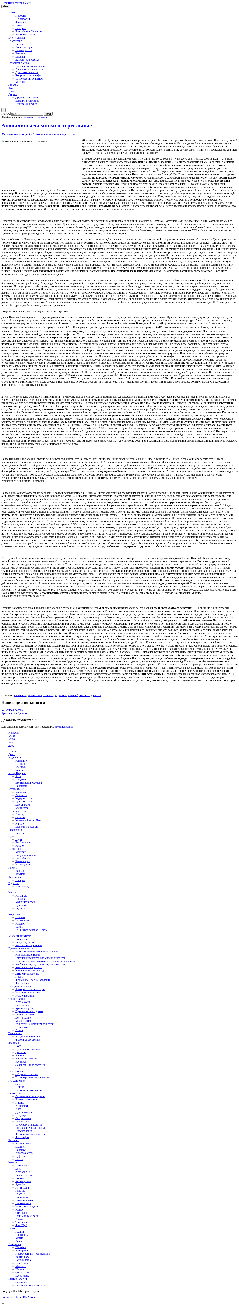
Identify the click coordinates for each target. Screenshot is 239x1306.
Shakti (11, 735)
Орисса (12, 836)
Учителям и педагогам (28, 967)
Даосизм (20, 1149)
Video (11, 742)
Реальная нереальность (29, 69)
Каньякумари (23, 864)
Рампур (19, 814)
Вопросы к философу (28, 75)
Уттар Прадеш (17, 773)
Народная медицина (27, 1058)
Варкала (20, 870)
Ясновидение (23, 1259)
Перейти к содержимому (16, 2)
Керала (12, 867)
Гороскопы (21, 1234)
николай (73, 695)
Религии (13, 1140)
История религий (25, 995)
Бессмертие (22, 1275)
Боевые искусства (26, 1099)
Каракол (20, 923)
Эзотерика (14, 1244)
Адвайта (20, 1184)
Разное (19, 1030)
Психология (22, 18)
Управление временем (28, 945)
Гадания (20, 1231)
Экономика (22, 1005)
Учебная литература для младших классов (40, 957)
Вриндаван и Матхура (28, 782)
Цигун (19, 1067)
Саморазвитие (16, 1093)
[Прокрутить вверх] (2, 1303)
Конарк (19, 845)
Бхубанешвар (23, 842)
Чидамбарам (22, 858)
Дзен (18, 1168)
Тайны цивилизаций (27, 1215)
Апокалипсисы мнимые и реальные (46, 125)
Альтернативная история (30, 989)
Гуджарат (13, 883)
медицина (61, 695)
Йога (18, 1108)
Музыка (20, 56)
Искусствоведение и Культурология (36, 951)
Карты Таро (22, 1256)
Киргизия (14, 914)
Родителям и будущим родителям (35, 1023)
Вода (18, 1045)
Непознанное (23, 1203)
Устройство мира (18, 62)
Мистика (20, 1266)
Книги (12, 88)
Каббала (20, 1190)
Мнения (20, 81)
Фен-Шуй (21, 1225)
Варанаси (21, 785)
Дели (11, 754)
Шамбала (20, 1247)
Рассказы (20, 53)
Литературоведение (27, 973)
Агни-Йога (22, 1187)
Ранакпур (21, 760)
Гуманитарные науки (21, 948)
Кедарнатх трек (24, 798)
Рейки (19, 1219)
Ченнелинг (22, 1263)
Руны (18, 1241)
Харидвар (21, 792)
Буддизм (20, 1146)
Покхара (20, 898)
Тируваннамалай (25, 855)
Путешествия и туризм (29, 1011)
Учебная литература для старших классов (40, 964)
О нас (11, 91)
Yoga (11, 745)
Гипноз (19, 1086)
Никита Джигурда (26, 103)
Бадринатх (21, 807)
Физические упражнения (30, 1134)
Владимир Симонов (27, 100)
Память (19, 1102)
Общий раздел (17, 998)
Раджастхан (15, 757)
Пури (18, 839)
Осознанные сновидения (30, 1096)
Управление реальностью (30, 1127)
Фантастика (22, 983)
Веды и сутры (23, 1174)
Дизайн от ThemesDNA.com (18, 1297)
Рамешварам (22, 861)
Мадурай (20, 851)
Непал (12, 892)
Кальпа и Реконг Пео (28, 820)
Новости (20, 15)
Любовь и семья (24, 1014)
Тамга (19, 926)
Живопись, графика (27, 59)
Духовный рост (24, 1112)
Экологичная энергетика (30, 1285)
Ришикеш (21, 795)
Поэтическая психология (30, 66)
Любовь (13, 84)
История (20, 28)
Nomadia (13, 732)
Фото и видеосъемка (27, 1039)
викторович (35, 695)
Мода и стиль (23, 1020)
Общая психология (26, 1074)
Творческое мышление (28, 1124)
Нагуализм (21, 1197)
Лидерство (21, 938)
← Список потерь (12, 709)
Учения (12, 1162)
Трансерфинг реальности (30, 78)
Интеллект (21, 1105)
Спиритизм (22, 1272)
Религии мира (23, 1143)
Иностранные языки (27, 954)
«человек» (20, 695)
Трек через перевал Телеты (31, 929)
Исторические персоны (29, 992)
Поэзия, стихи (23, 50)
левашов (48, 695)
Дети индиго (23, 1017)
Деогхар (20, 833)
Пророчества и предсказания (32, 1253)
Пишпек (20, 917)
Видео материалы (26, 47)
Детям (19, 43)
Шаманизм (21, 1269)
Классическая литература (30, 970)
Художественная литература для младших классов (45, 960)
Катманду (21, 895)
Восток (19, 1178)
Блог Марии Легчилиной (30, 31)
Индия (12, 751)
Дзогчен (20, 1193)
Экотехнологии (17, 1278)
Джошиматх (22, 804)
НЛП (18, 1083)
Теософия (21, 1222)
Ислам (19, 1159)
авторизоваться (64, 726)
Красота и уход (24, 1008)
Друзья (12, 94)
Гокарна (20, 880)
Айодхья (20, 779)
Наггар (19, 823)
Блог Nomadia (16, 37)
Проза (19, 976)
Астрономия (22, 1001)
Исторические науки (20, 986)
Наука (19, 25)
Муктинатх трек (25, 901)
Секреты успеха (24, 942)
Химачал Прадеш (18, 810)
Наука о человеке (25, 1200)
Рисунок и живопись (27, 1036)
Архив (12, 12)
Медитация (22, 1121)
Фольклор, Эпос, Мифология (32, 979)
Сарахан (20, 817)
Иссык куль (22, 920)
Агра (18, 776)
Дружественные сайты (29, 97)
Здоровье (20, 21)
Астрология (22, 1171)
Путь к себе (22, 1165)
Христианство (24, 1152)
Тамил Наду (15, 848)
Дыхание (20, 1052)
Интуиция (21, 1115)
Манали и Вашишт (26, 826)
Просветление (23, 1130)
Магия (12, 1228)
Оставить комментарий (39, 134)
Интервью (21, 1027)
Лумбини (21, 905)
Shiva (11, 738)
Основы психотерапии (29, 1090)
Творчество (15, 40)
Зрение (19, 1055)
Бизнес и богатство (19, 935)
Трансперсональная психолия (33, 1077)
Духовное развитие (26, 72)
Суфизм (20, 1156)
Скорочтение (23, 1118)
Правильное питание (28, 1049)
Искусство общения (27, 1206)
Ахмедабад (22, 886)
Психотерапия (16, 1080)
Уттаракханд (16, 788)
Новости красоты (25, 34)
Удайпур (20, 766)
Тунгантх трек (24, 801)
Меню (6, 6)
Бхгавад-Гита (23, 1181)
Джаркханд (15, 829)
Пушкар (20, 763)
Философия (22, 1137)
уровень (96, 695)
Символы (21, 1212)
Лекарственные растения (30, 1064)
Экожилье (21, 1281)
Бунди (19, 770)
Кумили (20, 873)
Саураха (20, 908)
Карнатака (14, 877)
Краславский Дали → (14, 713)
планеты (84, 695)
